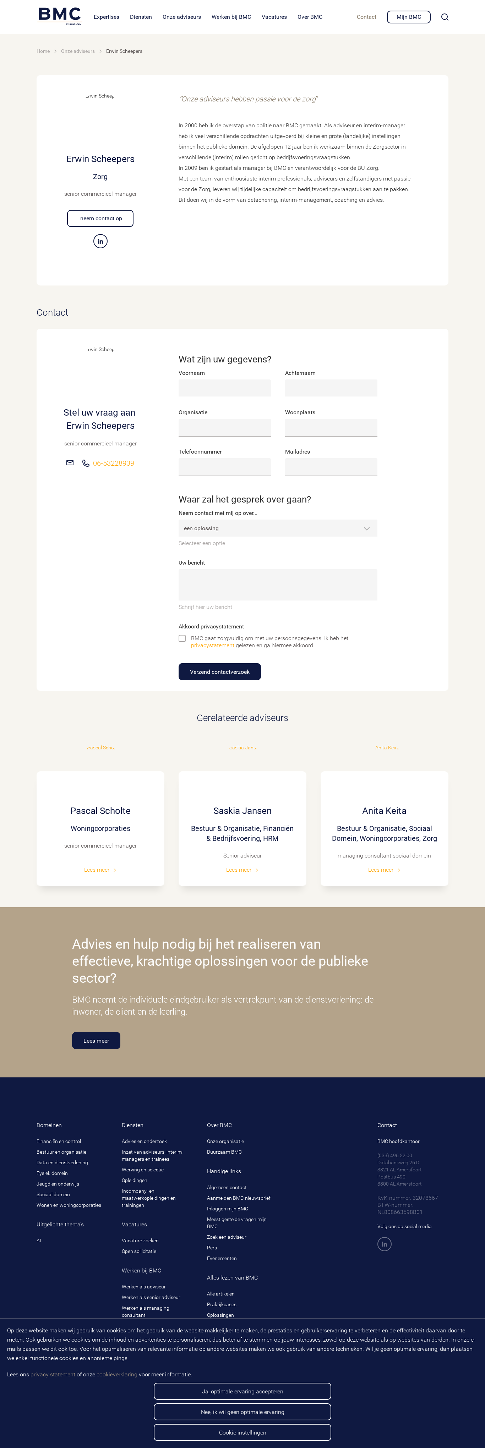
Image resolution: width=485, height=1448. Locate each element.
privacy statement (53, 1374)
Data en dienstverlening (62, 1162)
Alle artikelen (221, 1294)
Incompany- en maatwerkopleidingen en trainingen (149, 1198)
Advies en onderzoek (144, 1141)
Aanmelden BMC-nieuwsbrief (239, 1198)
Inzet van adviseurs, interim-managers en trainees (152, 1155)
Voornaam (192, 373)
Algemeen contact (227, 1187)
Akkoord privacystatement (211, 626)
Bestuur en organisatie (61, 1152)
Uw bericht (192, 562)
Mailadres (297, 451)
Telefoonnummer (200, 451)
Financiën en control (59, 1141)
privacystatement (212, 645)
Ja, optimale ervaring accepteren (242, 1391)
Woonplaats (300, 412)
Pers (212, 1247)
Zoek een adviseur (226, 1237)
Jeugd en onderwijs (58, 1184)
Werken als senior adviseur (151, 1297)
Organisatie (193, 412)
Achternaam (300, 373)
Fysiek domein (52, 1173)
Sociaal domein (53, 1194)
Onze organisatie (225, 1141)
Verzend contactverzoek (220, 671)
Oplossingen (220, 1315)
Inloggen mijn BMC (227, 1208)
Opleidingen (134, 1180)
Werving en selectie (143, 1169)
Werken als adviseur (144, 1286)
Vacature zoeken (140, 1240)
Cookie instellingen (242, 1432)
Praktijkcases (221, 1304)
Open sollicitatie (139, 1251)
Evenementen (222, 1258)
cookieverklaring (117, 1374)
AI (39, 1240)
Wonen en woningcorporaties (69, 1205)
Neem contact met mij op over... (218, 513)
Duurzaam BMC (224, 1152)
